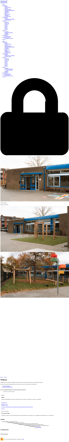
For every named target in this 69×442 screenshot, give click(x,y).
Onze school (5, 5)
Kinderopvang (5, 35)
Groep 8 (6, 29)
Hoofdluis (6, 33)
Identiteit (6, 6)
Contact (4, 39)
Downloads (7, 34)
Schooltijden (7, 12)
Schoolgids (7, 11)
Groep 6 (6, 27)
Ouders (4, 30)
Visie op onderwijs (8, 7)
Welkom (6, 18)
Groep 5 (6, 26)
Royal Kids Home (8, 36)
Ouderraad (6, 31)
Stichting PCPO (7, 14)
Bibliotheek (7, 15)
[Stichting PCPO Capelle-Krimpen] (3, 1)
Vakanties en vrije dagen (9, 38)
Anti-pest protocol (8, 16)
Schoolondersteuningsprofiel (9, 10)
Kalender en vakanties (6, 37)
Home (4, 4)
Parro (23, 439)
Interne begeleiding (8, 9)
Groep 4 (6, 25)
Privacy (6, 13)
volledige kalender (38, 427)
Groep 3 (6, 24)
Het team (6, 8)
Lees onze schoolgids (6, 386)
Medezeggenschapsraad (9, 32)
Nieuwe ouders (5, 17)
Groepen (4, 57)
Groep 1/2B (7, 23)
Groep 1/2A (7, 22)
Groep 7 (6, 28)
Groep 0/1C (7, 58)
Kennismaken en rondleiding (10, 19)
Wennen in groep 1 (8, 56)
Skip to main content (3, 0)
